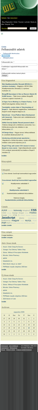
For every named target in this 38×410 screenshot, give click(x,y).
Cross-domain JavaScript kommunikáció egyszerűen (19, 180)
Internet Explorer (31, 215)
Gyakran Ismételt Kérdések (24, 349)
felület (26, 213)
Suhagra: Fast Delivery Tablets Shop (14, 249)
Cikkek (15, 22)
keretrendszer (32, 218)
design (9, 213)
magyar (15, 220)
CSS (34, 210)
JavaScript (8, 217)
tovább (4, 269)
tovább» (4, 156)
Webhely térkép (10, 349)
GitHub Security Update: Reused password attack (18, 122)
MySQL (28, 220)
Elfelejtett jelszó (8, 58)
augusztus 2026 (19, 312)
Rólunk (3, 349)
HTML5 (22, 215)
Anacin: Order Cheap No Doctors (13, 247)
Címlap (3, 46)
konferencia (6, 220)
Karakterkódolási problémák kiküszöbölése (19, 200)
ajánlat (5, 258)
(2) (21, 98)
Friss (12, 24)
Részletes (4, 28)
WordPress (27, 223)
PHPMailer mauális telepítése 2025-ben (15, 267)
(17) (12, 129)
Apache (10, 210)
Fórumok (21, 22)
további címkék (7, 225)
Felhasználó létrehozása (11, 53)
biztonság (18, 210)
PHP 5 (9, 223)
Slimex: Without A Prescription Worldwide (15, 252)
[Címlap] (9, 6)
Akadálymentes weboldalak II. (19, 190)
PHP (4, 223)
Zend (32, 223)
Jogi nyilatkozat (13, 346)
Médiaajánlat (13, 348)
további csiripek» (7, 237)
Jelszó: (4, 69)
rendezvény (20, 223)
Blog (3, 22)
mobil (22, 220)
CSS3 (4, 213)
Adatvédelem (5, 348)
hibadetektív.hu (7, 261)
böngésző (26, 210)
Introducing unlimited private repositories (15, 138)
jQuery (21, 218)
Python (14, 223)
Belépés (3, 18)
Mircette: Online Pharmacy (11, 255)
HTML (10, 215)
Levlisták (27, 22)
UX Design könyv (7, 132)
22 (29, 328)
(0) (9, 91)
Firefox (33, 212)
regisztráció (13, 18)
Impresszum (4, 346)
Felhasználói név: (7, 62)
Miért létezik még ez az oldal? (12, 264)
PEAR (35, 220)
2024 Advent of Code (9, 299)
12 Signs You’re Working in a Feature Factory (17, 102)
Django (15, 213)
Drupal (21, 213)
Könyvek (7, 24)
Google (4, 215)
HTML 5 (16, 215)
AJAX (4, 210)
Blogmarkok (9, 22)
